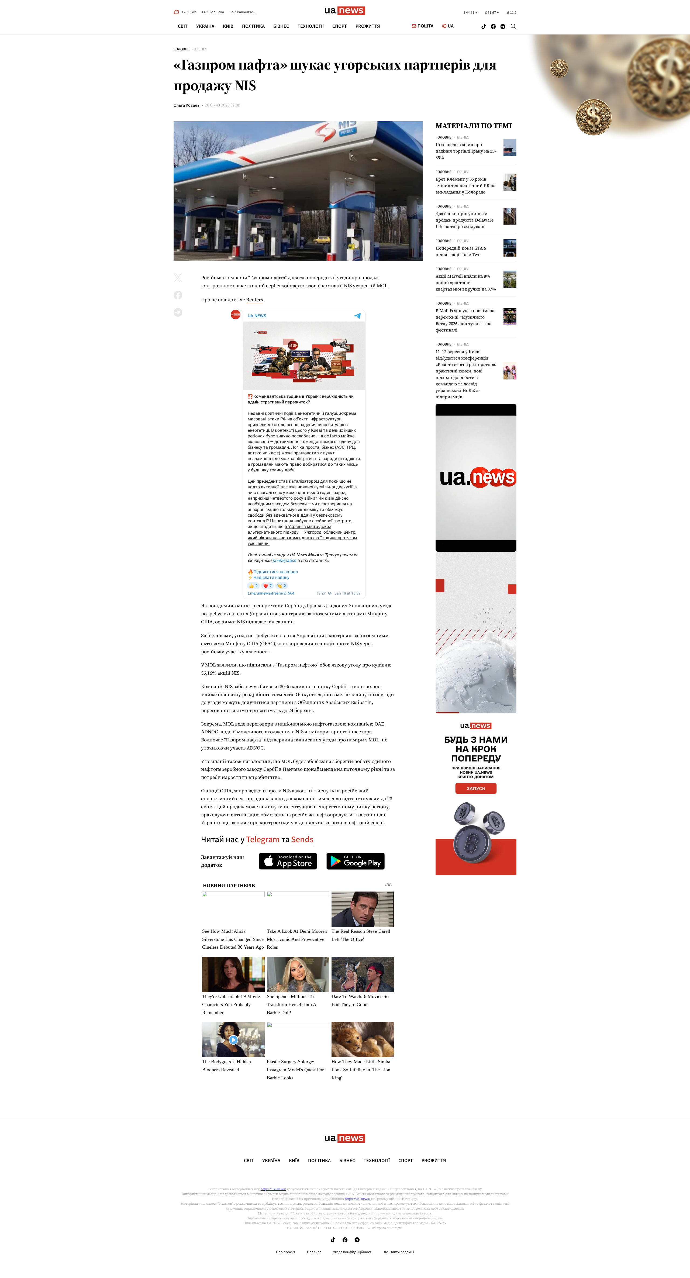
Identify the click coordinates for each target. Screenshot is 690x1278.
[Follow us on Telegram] (503, 27)
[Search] (513, 26)
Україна (205, 26)
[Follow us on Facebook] (493, 27)
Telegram (263, 839)
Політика (253, 26)
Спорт (339, 26)
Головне (181, 49)
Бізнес (281, 26)
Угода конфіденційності (352, 1252)
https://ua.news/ (273, 1189)
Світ (183, 26)
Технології (311, 26)
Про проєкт (285, 1252)
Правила (314, 1252)
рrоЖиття (368, 26)
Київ (228, 26)
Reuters (254, 299)
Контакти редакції (399, 1252)
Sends (302, 839)
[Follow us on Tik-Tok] (483, 27)
